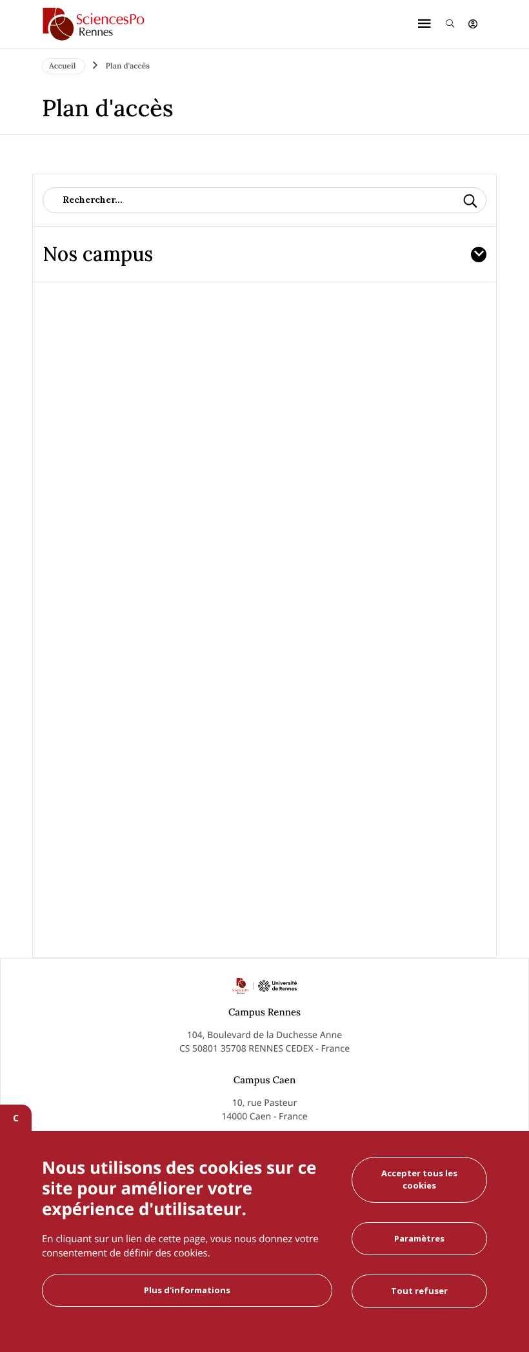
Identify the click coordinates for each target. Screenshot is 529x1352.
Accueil (63, 66)
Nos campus (98, 254)
